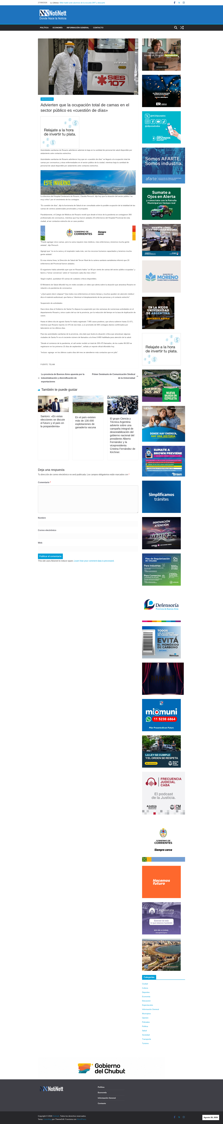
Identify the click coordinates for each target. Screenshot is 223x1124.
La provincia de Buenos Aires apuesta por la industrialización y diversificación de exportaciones (62, 378)
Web (40, 543)
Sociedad (146, 1035)
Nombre (42, 518)
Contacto (98, 28)
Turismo (145, 1043)
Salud (144, 1031)
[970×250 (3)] (88, 172)
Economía (58, 28)
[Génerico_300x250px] (161, 40)
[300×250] (161, 76)
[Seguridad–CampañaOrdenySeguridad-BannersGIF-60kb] (161, 737)
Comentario (44, 482)
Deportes (146, 992)
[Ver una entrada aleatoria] (182, 28)
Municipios (146, 1014)
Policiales (146, 1022)
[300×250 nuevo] (161, 482)
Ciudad (145, 984)
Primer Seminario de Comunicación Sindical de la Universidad (113, 376)
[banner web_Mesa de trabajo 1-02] (163, 820)
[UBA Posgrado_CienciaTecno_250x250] (158, 298)
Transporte (146, 1039)
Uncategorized (47, 99)
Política (44, 28)
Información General (78, 28)
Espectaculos (147, 1005)
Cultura (145, 988)
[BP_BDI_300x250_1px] (60, 118)
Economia (146, 996)
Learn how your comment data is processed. (94, 561)
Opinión (145, 1018)
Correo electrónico (47, 530)
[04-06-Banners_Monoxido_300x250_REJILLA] (161, 628)
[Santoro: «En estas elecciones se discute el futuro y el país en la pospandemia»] (53, 397)
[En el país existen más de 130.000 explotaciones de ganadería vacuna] (88, 397)
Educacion (146, 1001)
